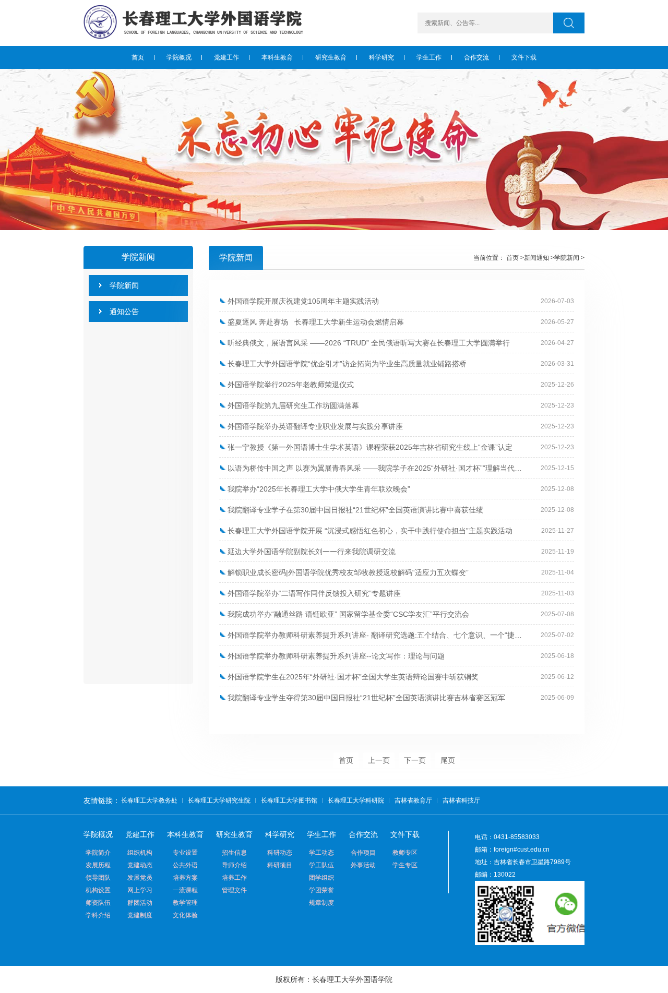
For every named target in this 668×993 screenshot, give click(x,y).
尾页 (447, 760)
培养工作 (234, 877)
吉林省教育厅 (413, 800)
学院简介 (98, 852)
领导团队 (98, 877)
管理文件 (234, 890)
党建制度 (139, 915)
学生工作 (321, 834)
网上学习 (139, 890)
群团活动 (139, 902)
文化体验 (185, 915)
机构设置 (98, 890)
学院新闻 (566, 257)
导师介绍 (234, 865)
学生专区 (405, 865)
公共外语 (185, 865)
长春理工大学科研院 (356, 800)
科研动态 (279, 852)
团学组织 (321, 877)
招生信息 (234, 852)
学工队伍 (321, 865)
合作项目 (363, 852)
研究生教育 (234, 834)
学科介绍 (98, 915)
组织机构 (139, 852)
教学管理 (185, 902)
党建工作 (139, 834)
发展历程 (98, 865)
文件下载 (405, 834)
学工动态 (321, 852)
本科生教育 (185, 834)
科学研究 (279, 834)
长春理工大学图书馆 (289, 800)
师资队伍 (98, 902)
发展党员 (139, 877)
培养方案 (185, 877)
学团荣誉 (321, 890)
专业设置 (185, 852)
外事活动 (363, 865)
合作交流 (363, 834)
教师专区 (405, 852)
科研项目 (279, 865)
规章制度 (321, 902)
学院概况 (98, 834)
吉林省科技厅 (461, 800)
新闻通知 (536, 257)
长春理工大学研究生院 (219, 800)
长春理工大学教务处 (149, 800)
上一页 (379, 760)
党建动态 (139, 865)
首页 (512, 257)
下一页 (415, 760)
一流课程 (185, 890)
